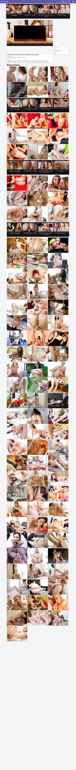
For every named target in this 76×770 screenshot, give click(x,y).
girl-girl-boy (37, 60)
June (55, 53)
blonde (14, 60)
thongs (32, 60)
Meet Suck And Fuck (58, 50)
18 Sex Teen (4, 1)
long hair (22, 60)
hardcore (26, 60)
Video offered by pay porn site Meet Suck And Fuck (16, 57)
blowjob (41, 60)
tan (29, 60)
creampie (45, 60)
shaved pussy (9, 60)
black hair (18, 60)
